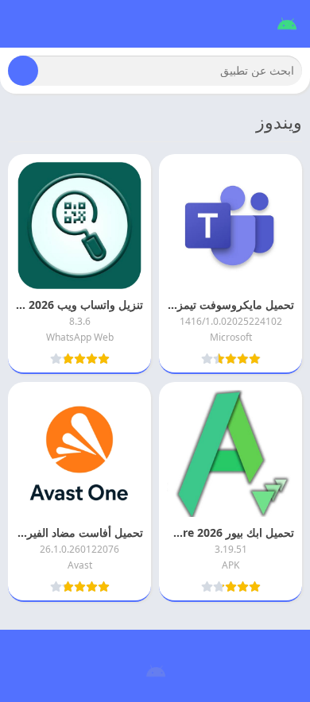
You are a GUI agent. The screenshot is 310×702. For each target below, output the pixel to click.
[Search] (23, 71)
